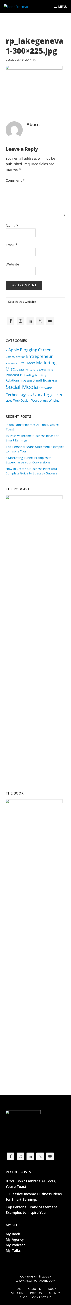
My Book (13, 1234)
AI (7, 350)
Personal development (39, 369)
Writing (54, 400)
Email (11, 245)
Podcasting (27, 375)
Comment (15, 180)
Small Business (45, 380)
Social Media (22, 387)
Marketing (46, 363)
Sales (29, 380)
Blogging (28, 350)
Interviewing (12, 363)
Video (9, 400)
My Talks (13, 1250)
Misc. (11, 369)
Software (45, 388)
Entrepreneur (39, 356)
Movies (20, 369)
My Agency (15, 1239)
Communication (15, 357)
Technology (16, 394)
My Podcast (15, 1245)
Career (44, 350)
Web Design (21, 400)
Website (12, 264)
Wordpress (39, 400)
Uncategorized (48, 394)
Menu (62, 7)
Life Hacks (27, 363)
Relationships (16, 380)
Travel (29, 395)
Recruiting (40, 375)
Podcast (12, 374)
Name (12, 225)
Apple (13, 350)
